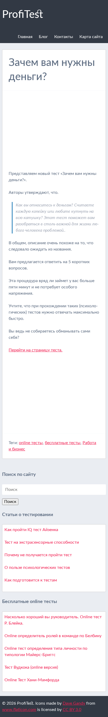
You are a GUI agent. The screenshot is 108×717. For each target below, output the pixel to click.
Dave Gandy (74, 703)
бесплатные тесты (62, 443)
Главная (25, 37)
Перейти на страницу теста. (35, 350)
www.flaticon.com (19, 710)
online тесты (31, 443)
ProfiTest (22, 14)
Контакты (63, 37)
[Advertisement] (54, 133)
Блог (43, 37)
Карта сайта (91, 37)
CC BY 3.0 (72, 710)
